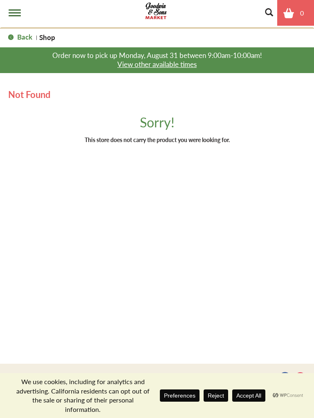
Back (24, 37)
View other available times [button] (157, 64)
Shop (47, 37)
